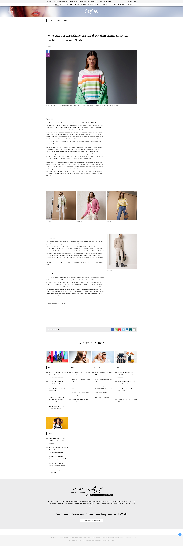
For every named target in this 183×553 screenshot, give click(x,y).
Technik (96, 4)
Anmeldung (133, 1)
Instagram (108, 1)
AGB (70, 540)
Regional (83, 4)
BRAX (92, 123)
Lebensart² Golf (70, 1)
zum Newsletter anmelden (91, 520)
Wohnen (69, 4)
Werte (103, 4)
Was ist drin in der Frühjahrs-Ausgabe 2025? (81, 387)
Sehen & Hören (98, 367)
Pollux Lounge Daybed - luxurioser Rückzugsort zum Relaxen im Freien (103, 387)
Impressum (74, 540)
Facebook (104, 1)
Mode (58, 20)
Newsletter (94, 1)
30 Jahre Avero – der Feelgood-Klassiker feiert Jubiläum (56, 408)
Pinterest (106, 1)
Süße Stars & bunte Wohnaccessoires (127, 395)
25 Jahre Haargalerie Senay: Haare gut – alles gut (81, 401)
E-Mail (110, 1)
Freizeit (76, 4)
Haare (72, 367)
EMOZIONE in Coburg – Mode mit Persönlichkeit (57, 390)
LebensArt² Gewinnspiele (82, 1)
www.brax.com (62, 303)
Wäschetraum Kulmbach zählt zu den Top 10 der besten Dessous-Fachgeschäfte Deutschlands (58, 375)
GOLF (109, 4)
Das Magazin (49, 1)
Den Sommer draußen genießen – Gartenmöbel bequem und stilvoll (57, 458)
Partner (129, 4)
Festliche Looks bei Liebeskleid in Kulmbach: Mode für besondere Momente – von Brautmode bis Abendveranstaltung (57, 398)
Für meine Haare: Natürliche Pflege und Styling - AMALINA (80, 394)
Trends (66, 20)
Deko (118, 367)
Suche (135, 4)
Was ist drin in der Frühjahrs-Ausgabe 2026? (127, 401)
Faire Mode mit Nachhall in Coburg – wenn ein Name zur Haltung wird (58, 383)
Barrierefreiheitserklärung (108, 540)
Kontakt (101, 1)
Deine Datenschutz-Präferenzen (93, 540)
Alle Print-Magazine (59, 1)
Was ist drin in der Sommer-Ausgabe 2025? (81, 380)
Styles (90, 4)
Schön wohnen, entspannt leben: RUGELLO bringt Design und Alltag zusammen (126, 375)
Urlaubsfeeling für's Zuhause (102, 397)
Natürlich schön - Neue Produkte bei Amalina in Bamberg (81, 374)
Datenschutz (81, 540)
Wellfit (62, 4)
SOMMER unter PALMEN (101, 393)
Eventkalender (119, 4)
